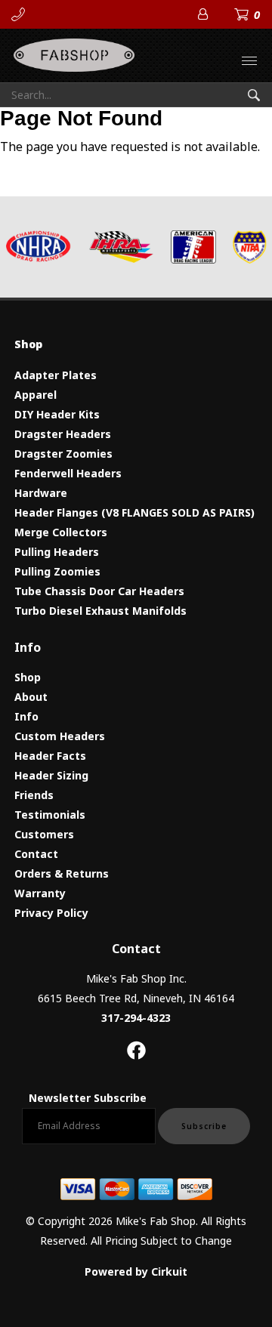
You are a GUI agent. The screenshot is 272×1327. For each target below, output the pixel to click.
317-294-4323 (136, 1018)
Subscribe (204, 1126)
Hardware (40, 493)
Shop (27, 677)
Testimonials (49, 814)
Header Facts (50, 755)
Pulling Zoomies (57, 571)
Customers (44, 834)
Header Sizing (51, 775)
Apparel (35, 394)
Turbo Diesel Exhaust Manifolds (100, 610)
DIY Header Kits (57, 414)
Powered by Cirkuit (136, 1271)
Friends (34, 795)
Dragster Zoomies (63, 453)
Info (26, 716)
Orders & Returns (61, 873)
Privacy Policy (51, 913)
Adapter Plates (55, 375)
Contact (36, 854)
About (31, 697)
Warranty (40, 893)
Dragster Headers (62, 434)
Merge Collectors (60, 532)
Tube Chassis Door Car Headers (99, 591)
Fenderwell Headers (68, 473)
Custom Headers (59, 736)
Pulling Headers (56, 552)
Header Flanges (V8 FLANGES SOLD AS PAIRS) (134, 512)
